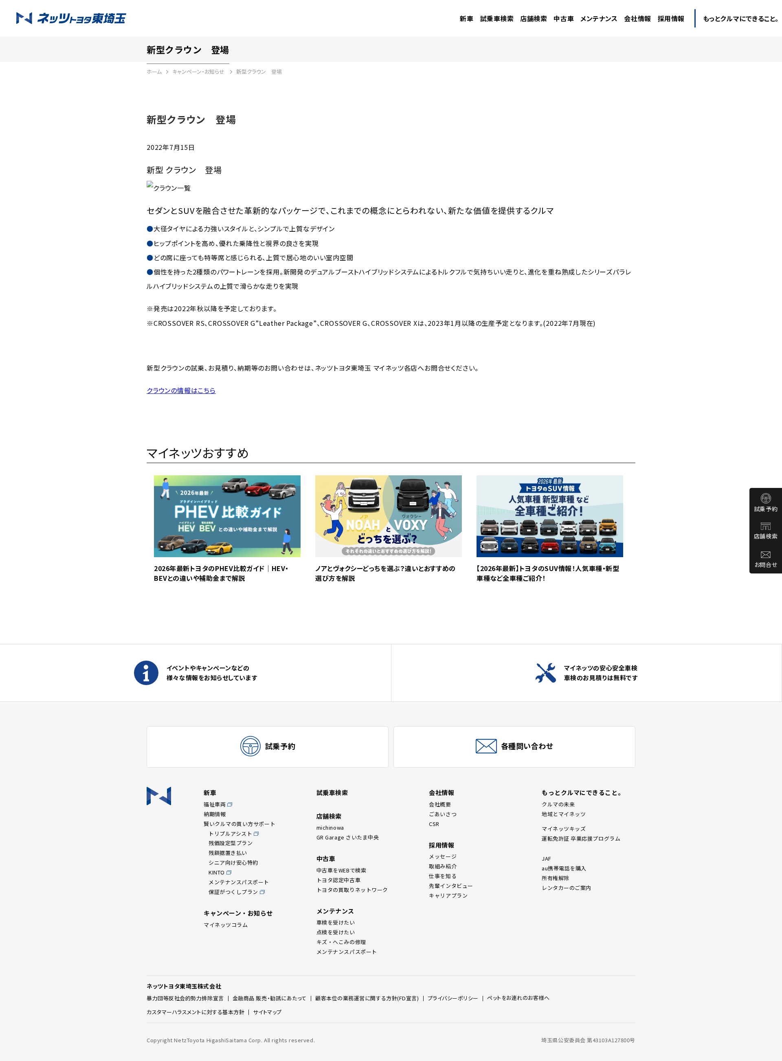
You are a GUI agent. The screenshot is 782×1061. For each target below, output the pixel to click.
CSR (434, 824)
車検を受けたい (335, 922)
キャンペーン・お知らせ (199, 71)
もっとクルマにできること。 (583, 792)
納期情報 (215, 814)
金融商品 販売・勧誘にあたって (270, 998)
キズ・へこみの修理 (341, 942)
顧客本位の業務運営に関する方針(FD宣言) (367, 998)
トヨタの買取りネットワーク (352, 890)
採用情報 (441, 845)
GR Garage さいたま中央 (347, 837)
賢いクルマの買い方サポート (239, 824)
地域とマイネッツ (564, 814)
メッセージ (443, 856)
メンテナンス (335, 911)
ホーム (154, 71)
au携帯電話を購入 (564, 868)
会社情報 (441, 792)
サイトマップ (267, 1012)
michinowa (330, 827)
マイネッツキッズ (564, 829)
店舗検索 (766, 536)
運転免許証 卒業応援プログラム (581, 838)
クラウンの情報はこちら (181, 390)
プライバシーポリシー (453, 998)
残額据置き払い (228, 853)
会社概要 (440, 804)
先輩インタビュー (451, 886)
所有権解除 (555, 878)
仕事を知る (443, 876)
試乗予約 (766, 509)
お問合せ (765, 564)
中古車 (326, 858)
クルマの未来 (558, 804)
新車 (210, 792)
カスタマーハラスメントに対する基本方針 (195, 1012)
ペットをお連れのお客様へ (518, 998)
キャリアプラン (448, 895)
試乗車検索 (332, 792)
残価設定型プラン (231, 843)
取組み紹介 (443, 866)
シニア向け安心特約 (233, 862)
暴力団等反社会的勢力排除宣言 (185, 998)
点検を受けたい (335, 932)
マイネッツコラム (226, 925)
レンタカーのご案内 (566, 888)
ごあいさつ (443, 814)
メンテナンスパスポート (239, 882)
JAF (546, 858)
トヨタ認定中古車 (338, 880)
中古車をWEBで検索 (341, 870)
